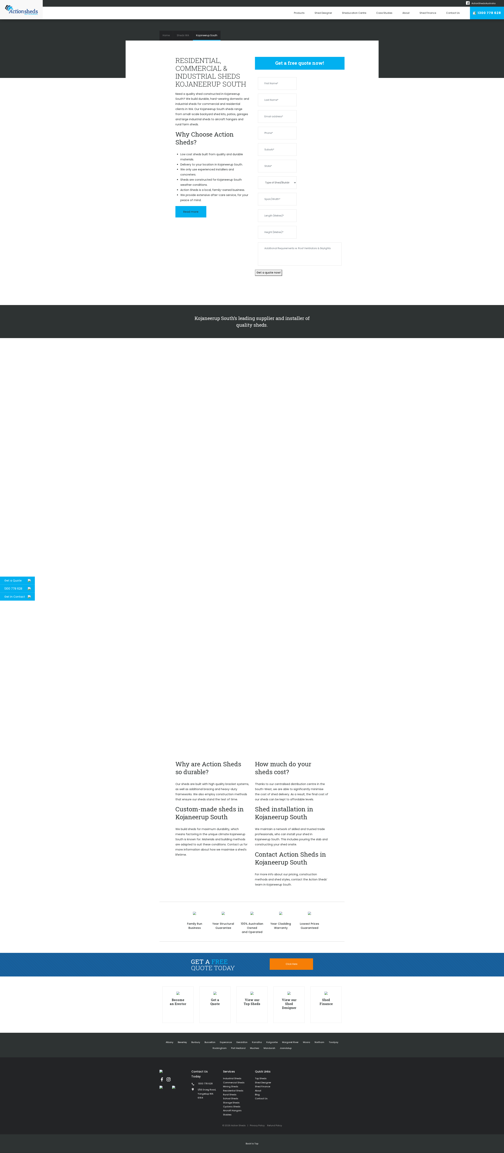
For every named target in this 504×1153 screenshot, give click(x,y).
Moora (306, 1042)
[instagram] (168, 1079)
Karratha (257, 1042)
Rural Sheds (229, 1094)
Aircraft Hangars (232, 1110)
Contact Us (453, 13)
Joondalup (286, 1048)
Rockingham (220, 1048)
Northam (319, 1042)
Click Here (291, 964)
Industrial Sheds (232, 1078)
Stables (227, 1114)
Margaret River (290, 1042)
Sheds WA (183, 35)
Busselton (210, 1042)
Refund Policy (274, 1125)
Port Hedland (238, 1048)
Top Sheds (261, 1078)
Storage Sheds (231, 1102)
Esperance (226, 1042)
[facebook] (161, 1079)
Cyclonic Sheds (231, 1106)
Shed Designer (323, 13)
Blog (257, 1094)
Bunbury (195, 1042)
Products (299, 13)
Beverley (182, 1042)
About (406, 13)
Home (166, 35)
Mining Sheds (230, 1086)
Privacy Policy (257, 1125)
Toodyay (333, 1042)
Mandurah (269, 1048)
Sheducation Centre (354, 13)
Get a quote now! (269, 273)
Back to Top (252, 1143)
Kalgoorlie (272, 1042)
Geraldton (241, 1042)
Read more (190, 212)
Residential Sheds (233, 1090)
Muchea (254, 1048)
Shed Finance (428, 13)
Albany (169, 1042)
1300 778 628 (489, 13)
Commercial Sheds (234, 1082)
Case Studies (384, 13)
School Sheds (230, 1098)
